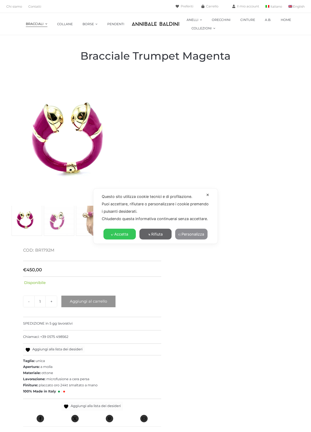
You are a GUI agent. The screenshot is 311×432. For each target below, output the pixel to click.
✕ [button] (207, 194)
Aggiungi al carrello (88, 301)
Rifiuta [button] (157, 234)
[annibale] (155, 23)
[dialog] (155, 216)
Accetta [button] (121, 234)
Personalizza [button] (193, 234)
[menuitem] (274, 6)
